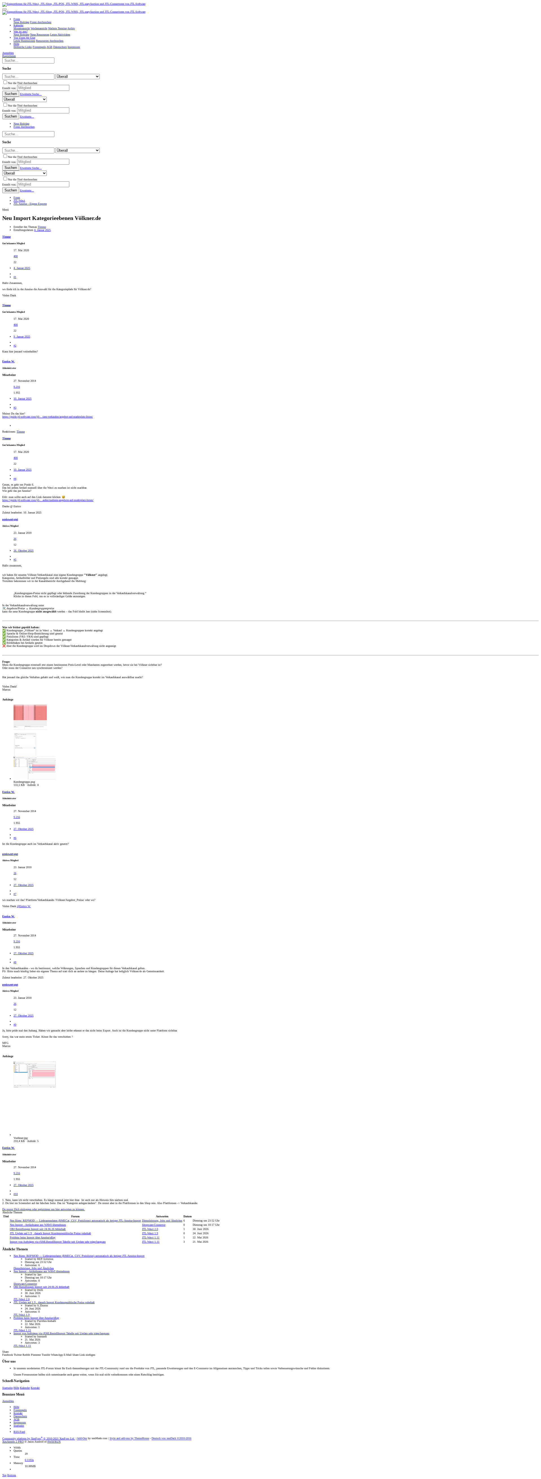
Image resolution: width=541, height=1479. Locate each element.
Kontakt (35, 1387)
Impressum (20, 1422)
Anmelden (8, 1401)
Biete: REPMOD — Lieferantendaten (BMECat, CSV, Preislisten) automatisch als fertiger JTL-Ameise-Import (75, 1220)
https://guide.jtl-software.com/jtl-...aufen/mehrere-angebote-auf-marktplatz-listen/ (48, 500)
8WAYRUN (54, 1441)
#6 (15, 837)
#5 (15, 559)
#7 (15, 894)
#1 (15, 277)
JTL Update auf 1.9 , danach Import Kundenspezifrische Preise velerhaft (50, 1233)
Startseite (7, 1387)
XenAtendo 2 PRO (13, 1441)
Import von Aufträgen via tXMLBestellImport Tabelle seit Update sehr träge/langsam (58, 1241)
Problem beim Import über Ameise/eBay (33, 1237)
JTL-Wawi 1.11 (150, 1237)
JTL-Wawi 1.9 (150, 1233)
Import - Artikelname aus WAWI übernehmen (38, 1224)
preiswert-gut (10, 519)
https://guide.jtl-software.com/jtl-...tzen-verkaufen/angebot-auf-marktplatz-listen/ (47, 416)
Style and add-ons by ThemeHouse (129, 1438)
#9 (15, 1024)
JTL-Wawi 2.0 (150, 1229)
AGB (16, 1419)
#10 (16, 1194)
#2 (15, 345)
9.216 (17, 386)
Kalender (25, 1387)
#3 (15, 407)
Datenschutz (20, 1416)
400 (16, 256)
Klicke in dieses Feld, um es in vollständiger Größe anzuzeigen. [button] (50, 596)
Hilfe (16, 1387)
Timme (42, 226)
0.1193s (29, 1460)
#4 (15, 478)
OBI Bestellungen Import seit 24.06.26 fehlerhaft (38, 1229)
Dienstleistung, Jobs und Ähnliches (162, 1220)
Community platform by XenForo (38, 1438)
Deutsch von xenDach (171, 1438)
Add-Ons (82, 1438)
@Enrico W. (24, 906)
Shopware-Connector (153, 1224)
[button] (4, 9)
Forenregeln (20, 1410)
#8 (15, 962)
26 (15, 538)
